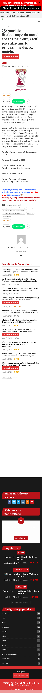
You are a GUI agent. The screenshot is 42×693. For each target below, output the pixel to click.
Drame (4, 641)
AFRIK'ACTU (5, 627)
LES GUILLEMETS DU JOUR (9, 654)
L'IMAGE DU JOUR (21, 569)
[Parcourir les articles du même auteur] (21, 239)
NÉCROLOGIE (6, 659)
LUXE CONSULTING (26, 689)
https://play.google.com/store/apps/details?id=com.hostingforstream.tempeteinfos (21, 199)
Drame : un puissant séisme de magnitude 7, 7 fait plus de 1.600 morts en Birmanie (20, 299)
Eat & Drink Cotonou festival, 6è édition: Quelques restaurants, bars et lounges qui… (19, 280)
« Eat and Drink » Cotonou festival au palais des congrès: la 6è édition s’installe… (19, 321)
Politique (4, 632)
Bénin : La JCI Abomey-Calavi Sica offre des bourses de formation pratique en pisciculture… (19, 344)
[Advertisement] (21, 404)
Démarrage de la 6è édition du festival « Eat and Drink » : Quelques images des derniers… (20, 270)
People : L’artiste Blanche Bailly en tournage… (21, 558)
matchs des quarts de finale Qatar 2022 (14, 213)
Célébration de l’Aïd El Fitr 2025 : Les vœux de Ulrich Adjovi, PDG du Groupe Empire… (21, 289)
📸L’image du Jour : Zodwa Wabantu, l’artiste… (21, 575)
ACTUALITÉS (21, 586)
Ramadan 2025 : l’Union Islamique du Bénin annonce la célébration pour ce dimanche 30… (20, 311)
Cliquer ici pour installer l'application (21, 8)
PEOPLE (21, 552)
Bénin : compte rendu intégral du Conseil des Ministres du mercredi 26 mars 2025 (20, 364)
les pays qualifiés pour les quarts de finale (14, 210)
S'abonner (22, 538)
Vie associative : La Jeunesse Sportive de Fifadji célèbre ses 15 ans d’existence (18, 330)
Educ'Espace (5, 663)
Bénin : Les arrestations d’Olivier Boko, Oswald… (21, 592)
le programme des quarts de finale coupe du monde (17, 208)
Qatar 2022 (30, 213)
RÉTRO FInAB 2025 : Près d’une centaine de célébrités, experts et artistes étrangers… (19, 355)
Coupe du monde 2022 (13, 205)
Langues (21, 671)
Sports (4, 62)
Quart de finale (7, 216)
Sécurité (4, 645)
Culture (4, 636)
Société (4, 618)
